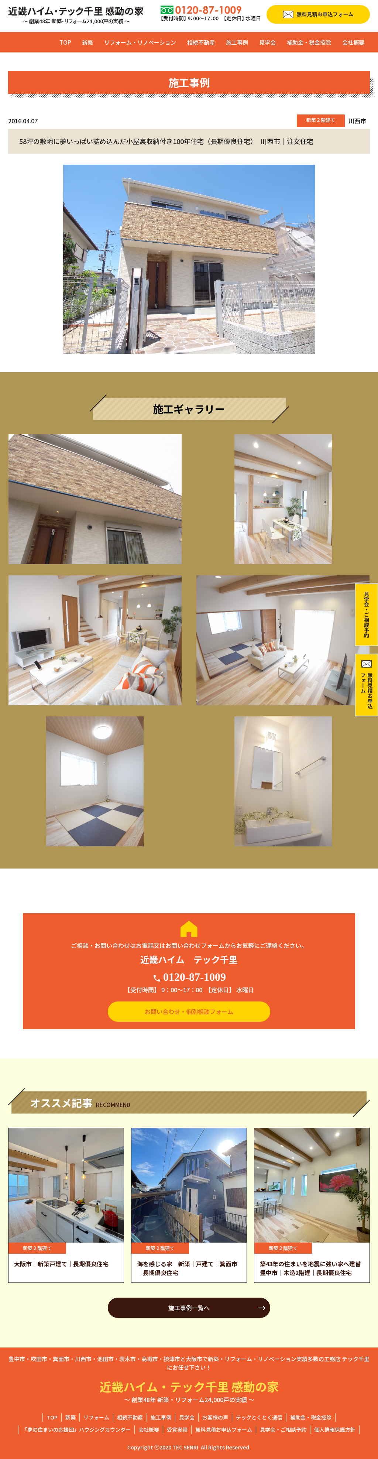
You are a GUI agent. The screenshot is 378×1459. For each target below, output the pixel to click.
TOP (65, 42)
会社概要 (353, 42)
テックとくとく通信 (259, 1417)
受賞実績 (177, 1429)
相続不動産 (201, 42)
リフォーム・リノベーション (140, 42)
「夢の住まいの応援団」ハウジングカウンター (76, 1429)
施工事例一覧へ (189, 1307)
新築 (87, 42)
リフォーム (96, 1417)
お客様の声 (215, 1417)
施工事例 (237, 42)
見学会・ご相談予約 (283, 1429)
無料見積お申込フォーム (223, 1429)
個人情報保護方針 (334, 1429)
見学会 (267, 42)
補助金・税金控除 (309, 42)
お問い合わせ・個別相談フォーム (189, 1011)
